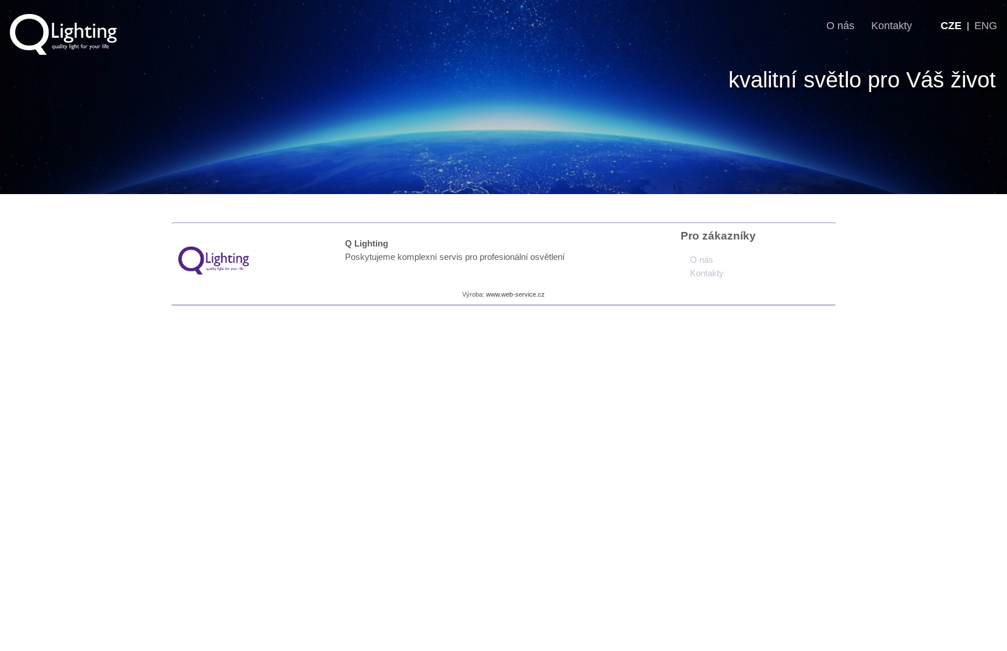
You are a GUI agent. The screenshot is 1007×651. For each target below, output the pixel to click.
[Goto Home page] (213, 260)
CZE (951, 25)
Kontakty (891, 25)
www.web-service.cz (515, 294)
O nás (841, 25)
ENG (985, 25)
